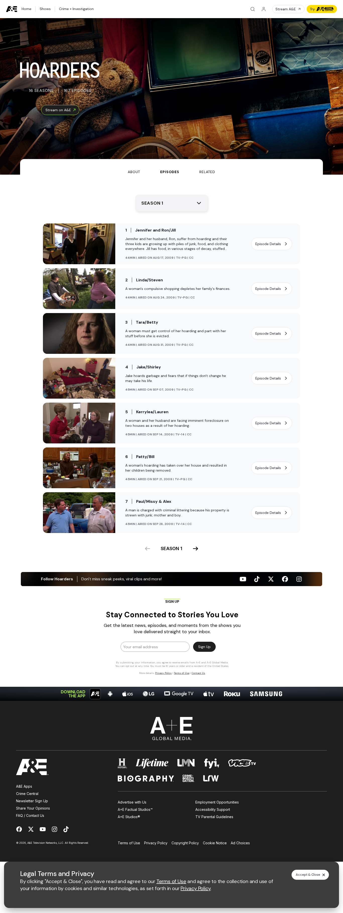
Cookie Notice (215, 843)
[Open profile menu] (263, 9)
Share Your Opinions (33, 808)
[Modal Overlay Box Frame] (171, 636)
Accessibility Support (212, 809)
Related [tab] (207, 172)
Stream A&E (285, 9)
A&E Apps (24, 786)
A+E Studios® (129, 817)
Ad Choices (240, 843)
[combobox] (171, 203)
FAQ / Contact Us (30, 815)
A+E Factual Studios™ (135, 809)
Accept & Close (308, 874)
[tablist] (171, 167)
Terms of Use (129, 843)
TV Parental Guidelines (214, 817)
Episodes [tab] (169, 172)
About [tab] (134, 172)
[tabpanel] (171, 438)
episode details (268, 244)
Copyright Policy (185, 843)
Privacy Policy (155, 843)
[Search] (252, 9)
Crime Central (27, 793)
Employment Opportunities (217, 802)
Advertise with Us (132, 802)
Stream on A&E (58, 110)
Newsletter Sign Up (32, 801)
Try (312, 9)
